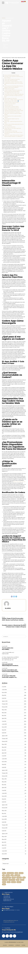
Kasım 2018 (4, 853)
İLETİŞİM (23, 945)
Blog (3, 875)
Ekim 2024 (4, 695)
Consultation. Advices (6, 877)
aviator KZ (21, 873)
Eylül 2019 (4, 830)
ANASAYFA (5, 945)
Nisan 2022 (4, 781)
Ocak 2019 (4, 848)
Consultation (17, 875)
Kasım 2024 (4, 692)
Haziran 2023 (4, 741)
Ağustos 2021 (4, 804)
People (17, 879)
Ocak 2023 (4, 755)
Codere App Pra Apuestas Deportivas (12, 79)
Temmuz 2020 (4, 825)
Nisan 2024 (4, 712)
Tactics (4, 884)
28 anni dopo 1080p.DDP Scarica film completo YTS (9, 676)
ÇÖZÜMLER (17, 945)
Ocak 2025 (4, 686)
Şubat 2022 (4, 787)
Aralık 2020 (4, 816)
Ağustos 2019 (4, 833)
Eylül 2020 (4, 822)
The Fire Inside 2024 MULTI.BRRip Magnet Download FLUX (8, 648)
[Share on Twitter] (14, 596)
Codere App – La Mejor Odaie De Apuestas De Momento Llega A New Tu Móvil (13, 100)
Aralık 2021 (4, 793)
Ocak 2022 (4, 790)
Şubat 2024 (4, 718)
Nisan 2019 (4, 839)
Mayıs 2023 (4, 744)
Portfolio (22, 879)
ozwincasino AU (12, 879)
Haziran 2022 (4, 776)
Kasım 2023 (4, 727)
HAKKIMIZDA (11, 945)
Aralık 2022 (4, 758)
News (24, 877)
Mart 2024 (4, 715)
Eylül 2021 (4, 801)
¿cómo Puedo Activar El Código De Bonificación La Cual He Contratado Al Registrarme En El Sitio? (14, 96)
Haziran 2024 (4, 706)
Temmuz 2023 (4, 738)
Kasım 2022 (4, 761)
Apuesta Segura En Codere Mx (10, 98)
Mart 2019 (4, 842)
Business (7, 875)
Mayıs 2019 (4, 836)
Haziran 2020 (4, 827)
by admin (5, 47)
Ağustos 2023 (4, 735)
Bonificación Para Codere (9, 88)
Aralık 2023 (4, 724)
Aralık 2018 (4, 850)
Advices (4, 873)
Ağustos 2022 (4, 770)
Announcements (10, 873)
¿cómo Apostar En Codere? (10, 103)
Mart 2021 (4, 813)
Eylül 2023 (4, 732)
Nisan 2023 (4, 747)
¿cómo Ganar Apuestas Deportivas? (11, 107)
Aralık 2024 (4, 689)
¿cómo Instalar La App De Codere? (11, 106)
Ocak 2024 (4, 721)
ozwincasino (5, 879)
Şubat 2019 (4, 845)
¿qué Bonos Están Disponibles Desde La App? (13, 110)
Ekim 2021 (4, 799)
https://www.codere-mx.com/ (19, 481)
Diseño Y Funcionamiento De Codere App (12, 109)
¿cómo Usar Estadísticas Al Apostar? (12, 111)
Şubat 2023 (4, 753)
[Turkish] (22, 1)
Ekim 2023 (4, 729)
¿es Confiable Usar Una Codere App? (11, 92)
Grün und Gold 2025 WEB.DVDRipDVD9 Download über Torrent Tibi (10, 665)
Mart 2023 (4, 750)
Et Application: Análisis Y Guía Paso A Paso (13, 82)
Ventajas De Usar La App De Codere (11, 102)
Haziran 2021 (4, 807)
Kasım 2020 (4, 819)
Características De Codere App (10, 131)
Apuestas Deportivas (8, 105)
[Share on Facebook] (12, 596)
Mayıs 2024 (4, 709)
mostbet (13, 877)
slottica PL (19, 882)
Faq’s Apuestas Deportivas (9, 126)
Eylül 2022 (4, 767)
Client (12, 875)
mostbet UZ (19, 877)
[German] (25, 1)
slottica (8, 882)
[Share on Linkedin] (16, 596)
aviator (16, 873)
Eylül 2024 (4, 698)
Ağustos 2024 (4, 701)
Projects (4, 882)
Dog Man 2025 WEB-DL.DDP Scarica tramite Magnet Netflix (10, 670)
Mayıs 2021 (4, 810)
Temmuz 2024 (4, 704)
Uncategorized (10, 18)
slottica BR (13, 882)
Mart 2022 (4, 784)
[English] (23, 1)
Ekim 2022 (4, 764)
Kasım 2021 (4, 796)
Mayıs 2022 (4, 778)
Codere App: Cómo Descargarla (10, 80)
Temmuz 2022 (4, 773)
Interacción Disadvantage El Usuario (11, 75)
